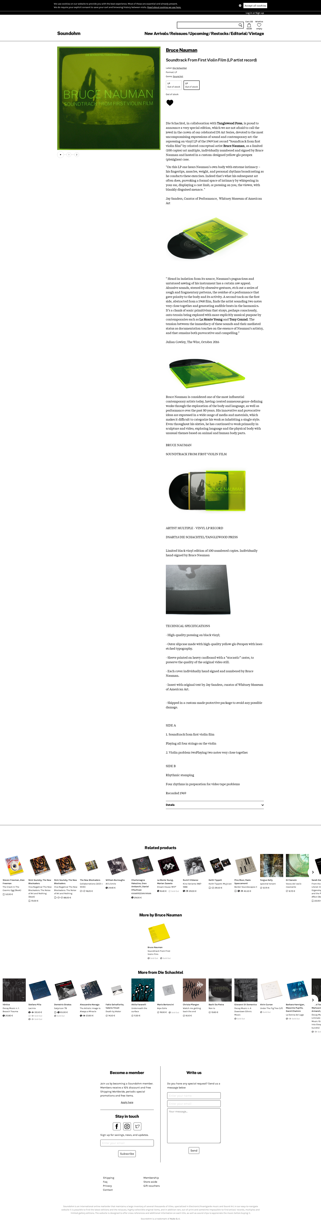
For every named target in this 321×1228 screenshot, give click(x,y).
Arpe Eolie (162, 1008)
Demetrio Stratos (62, 1004)
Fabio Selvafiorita (114, 1004)
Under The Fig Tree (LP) (271, 1008)
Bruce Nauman (181, 50)
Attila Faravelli (138, 1004)
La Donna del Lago (295, 1014)
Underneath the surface (139, 1010)
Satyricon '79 (60, 1008)
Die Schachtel (180, 68)
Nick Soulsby (35, 880)
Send (193, 1150)
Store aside (150, 1181)
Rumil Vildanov (190, 880)
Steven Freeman (11, 880)
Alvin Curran (266, 1004)
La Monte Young (165, 880)
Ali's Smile (111, 883)
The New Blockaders (90, 880)
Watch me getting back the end (192, 1010)
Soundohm (68, 33)
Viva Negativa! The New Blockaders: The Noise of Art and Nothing (65, 890)
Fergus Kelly (266, 880)
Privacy (107, 1185)
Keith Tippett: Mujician (220, 883)
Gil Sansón (291, 880)
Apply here (127, 1102)
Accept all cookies (255, 5)
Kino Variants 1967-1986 (192, 885)
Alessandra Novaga (89, 1004)
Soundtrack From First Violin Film (159, 953)
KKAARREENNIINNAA (141, 893)
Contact (108, 1189)
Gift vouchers (151, 1185)
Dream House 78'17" (166, 887)
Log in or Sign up (255, 13)
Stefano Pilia (34, 1004)
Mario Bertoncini (165, 1004)
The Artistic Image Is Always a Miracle (90, 1010)
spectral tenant (268, 883)
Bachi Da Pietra (216, 1004)
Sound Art (178, 76)
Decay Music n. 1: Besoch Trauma (11, 1010)
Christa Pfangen (191, 1004)
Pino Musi (239, 880)
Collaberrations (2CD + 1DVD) (91, 885)
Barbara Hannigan (295, 1004)
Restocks (220, 33)
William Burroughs (115, 880)
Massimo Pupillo (294, 1008)
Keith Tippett (215, 880)
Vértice (6, 1004)
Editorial (239, 33)
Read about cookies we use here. (164, 7)
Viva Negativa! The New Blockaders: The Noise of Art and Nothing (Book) (39, 892)
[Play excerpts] (60, 154)
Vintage (256, 33)
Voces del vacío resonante (293, 885)
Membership (151, 1177)
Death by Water (113, 1011)
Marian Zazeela (164, 883)
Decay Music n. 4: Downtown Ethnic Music (243, 1011)
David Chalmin (293, 1011)
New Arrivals (156, 33)
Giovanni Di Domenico (245, 1004)
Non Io (212, 1008)
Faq (105, 1181)
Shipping (108, 1177)
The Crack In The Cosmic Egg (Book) (12, 888)
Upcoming (199, 33)
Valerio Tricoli (112, 1008)
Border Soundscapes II (245, 887)
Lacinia (32, 1008)
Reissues (178, 33)
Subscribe (127, 1154)
